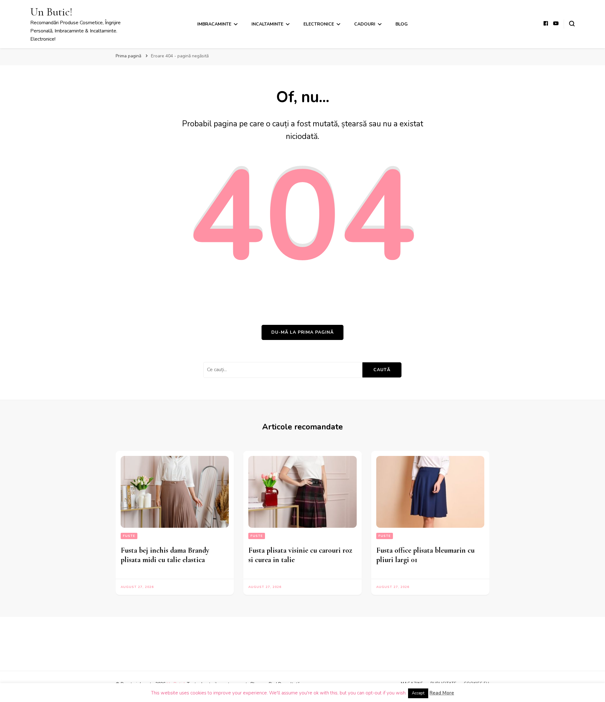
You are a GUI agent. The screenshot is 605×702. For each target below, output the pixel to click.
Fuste (129, 536)
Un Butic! (51, 12)
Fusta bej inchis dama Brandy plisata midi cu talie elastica (165, 555)
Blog (401, 24)
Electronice (318, 24)
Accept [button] (418, 693)
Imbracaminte (214, 24)
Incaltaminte (267, 24)
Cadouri (364, 24)
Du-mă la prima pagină (302, 332)
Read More (441, 693)
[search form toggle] (572, 23)
